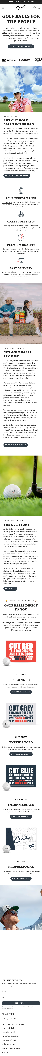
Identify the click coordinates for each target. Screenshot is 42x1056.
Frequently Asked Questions (11, 1048)
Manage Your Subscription (10, 1036)
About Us (5, 1052)
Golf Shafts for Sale (8, 1044)
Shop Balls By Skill (8, 1028)
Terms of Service (6, 1008)
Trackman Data (7, 202)
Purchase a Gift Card (9, 1040)
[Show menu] (3, 7)
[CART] (39, 7)
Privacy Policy (31, 1007)
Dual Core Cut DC (14, 383)
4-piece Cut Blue (23, 365)
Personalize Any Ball (8, 1032)
